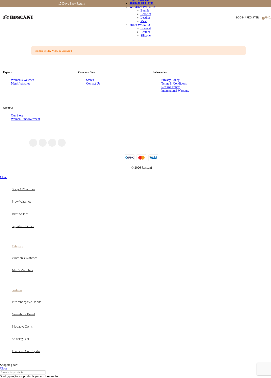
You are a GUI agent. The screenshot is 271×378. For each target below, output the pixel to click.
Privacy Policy (170, 80)
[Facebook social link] (33, 143)
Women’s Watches (22, 80)
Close (3, 177)
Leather (145, 17)
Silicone (145, 35)
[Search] (231, 18)
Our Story (17, 115)
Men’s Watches (20, 83)
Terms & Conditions (174, 83)
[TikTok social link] (62, 143)
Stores (90, 80)
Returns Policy (170, 87)
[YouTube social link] (52, 143)
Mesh (143, 21)
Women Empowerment (25, 119)
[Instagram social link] (43, 143)
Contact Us (93, 83)
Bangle (144, 10)
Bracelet (145, 14)
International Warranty (175, 90)
